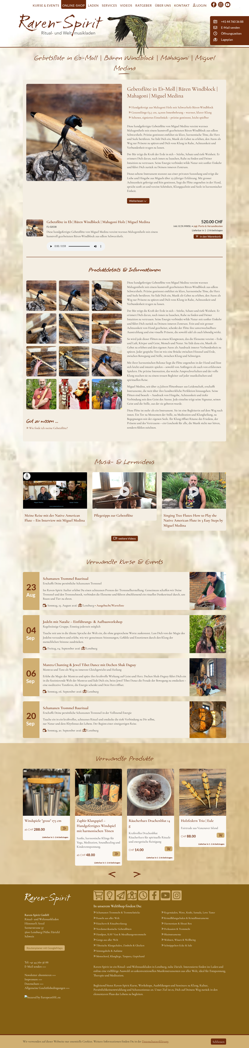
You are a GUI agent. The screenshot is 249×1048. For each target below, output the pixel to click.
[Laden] (143, 895)
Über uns (163, 5)
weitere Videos (127, 538)
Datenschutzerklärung (155, 1041)
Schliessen (218, 1042)
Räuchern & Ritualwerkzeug (111, 923)
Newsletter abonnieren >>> (40, 975)
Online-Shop (73, 5)
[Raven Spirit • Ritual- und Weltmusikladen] (61, 26)
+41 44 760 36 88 (39, 962)
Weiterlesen (136, 200)
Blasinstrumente (172, 934)
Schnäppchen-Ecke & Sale (178, 945)
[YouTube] (227, 4)
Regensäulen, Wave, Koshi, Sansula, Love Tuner (189, 912)
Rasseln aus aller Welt (107, 918)
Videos (126, 5)
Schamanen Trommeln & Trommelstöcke (118, 912)
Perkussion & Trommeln (177, 929)
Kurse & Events (46, 5)
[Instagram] (220, 4)
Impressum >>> (33, 979)
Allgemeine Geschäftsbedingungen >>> (47, 988)
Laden (93, 5)
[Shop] (98, 895)
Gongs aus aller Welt (107, 940)
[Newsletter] (121, 895)
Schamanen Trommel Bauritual (65, 578)
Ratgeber (143, 5)
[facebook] (213, 4)
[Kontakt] (132, 895)
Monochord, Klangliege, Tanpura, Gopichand (120, 956)
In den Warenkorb (210, 236)
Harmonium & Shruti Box (178, 923)
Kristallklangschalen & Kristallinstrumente (186, 918)
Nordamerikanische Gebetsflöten (113, 929)
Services (109, 5)
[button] (112, 874)
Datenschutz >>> (34, 984)
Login (201, 5)
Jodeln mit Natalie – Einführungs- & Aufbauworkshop (82, 621)
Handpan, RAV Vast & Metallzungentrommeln (121, 934)
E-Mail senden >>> (35, 966)
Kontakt (182, 5)
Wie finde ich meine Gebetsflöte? (48, 428)
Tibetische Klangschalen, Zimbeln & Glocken (120, 945)
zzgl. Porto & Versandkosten (208, 226)
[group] (46, 804)
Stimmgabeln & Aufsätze (109, 951)
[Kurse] (110, 895)
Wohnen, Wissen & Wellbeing (180, 940)
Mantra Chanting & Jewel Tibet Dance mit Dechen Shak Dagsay (89, 665)
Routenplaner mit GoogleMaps (45, 948)
